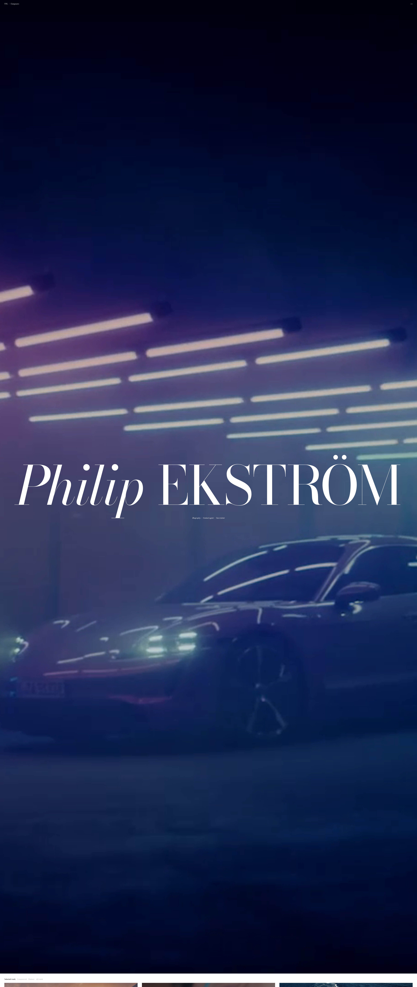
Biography (196, 518)
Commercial (22, 979)
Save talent (220, 518)
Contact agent (208, 518)
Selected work (10, 979)
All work (39, 979)
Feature (31, 979)
